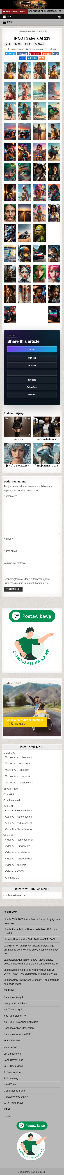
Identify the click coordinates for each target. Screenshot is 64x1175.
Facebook (23, 53)
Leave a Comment (17, 49)
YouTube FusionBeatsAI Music (21, 1022)
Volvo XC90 (10, 1047)
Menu (9, 16)
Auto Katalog (11, 1078)
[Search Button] (59, 17)
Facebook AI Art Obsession (19, 1028)
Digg (24, 58)
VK (57, 53)
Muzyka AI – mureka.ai (17, 776)
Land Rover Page (13, 1060)
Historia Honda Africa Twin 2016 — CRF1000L (29, 939)
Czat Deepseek (12, 800)
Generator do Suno (14, 1090)
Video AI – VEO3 (14, 871)
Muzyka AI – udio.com (17, 770)
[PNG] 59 (18, 439)
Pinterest (36, 53)
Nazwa (8, 539)
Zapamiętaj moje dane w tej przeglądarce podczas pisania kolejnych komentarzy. (28, 581)
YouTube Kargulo (13, 1009)
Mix (43, 58)
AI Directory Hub (13, 1072)
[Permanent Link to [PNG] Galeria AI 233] (46, 453)
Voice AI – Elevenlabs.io (18, 829)
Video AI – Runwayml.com (19, 839)
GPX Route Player (14, 1103)
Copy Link (32, 358)
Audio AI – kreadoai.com (18, 810)
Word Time (10, 1084)
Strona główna (23, 31)
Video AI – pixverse (15, 865)
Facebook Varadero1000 (17, 1034)
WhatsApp (32, 387)
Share (32, 349)
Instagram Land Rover (16, 1003)
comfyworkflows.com (14, 895)
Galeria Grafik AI (36, 49)
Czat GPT (8, 794)
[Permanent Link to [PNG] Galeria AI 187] (17, 453)
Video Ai (8, 835)
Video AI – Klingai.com (17, 846)
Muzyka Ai (9, 753)
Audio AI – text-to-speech (18, 823)
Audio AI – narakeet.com (18, 816)
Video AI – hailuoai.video (18, 858)
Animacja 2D (12, 877)
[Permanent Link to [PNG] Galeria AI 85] (46, 427)
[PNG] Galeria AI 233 (46, 465)
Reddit (48, 53)
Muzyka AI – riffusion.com (19, 782)
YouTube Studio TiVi (15, 1015)
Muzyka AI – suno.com (17, 763)
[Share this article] (35, 44)
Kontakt (8, 1116)
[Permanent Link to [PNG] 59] (17, 427)
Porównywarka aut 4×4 (16, 1096)
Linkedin (33, 58)
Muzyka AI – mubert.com (18, 757)
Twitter (11, 53)
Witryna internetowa (15, 563)
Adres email (11, 551)
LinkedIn (32, 380)
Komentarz (10, 496)
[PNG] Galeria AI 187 (17, 465)
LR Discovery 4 (12, 1053)
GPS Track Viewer (14, 1066)
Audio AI (8, 806)
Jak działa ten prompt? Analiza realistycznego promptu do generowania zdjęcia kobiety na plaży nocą (31, 949)
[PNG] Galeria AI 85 (46, 439)
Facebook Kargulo (14, 997)
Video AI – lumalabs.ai (17, 852)
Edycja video (10, 788)
